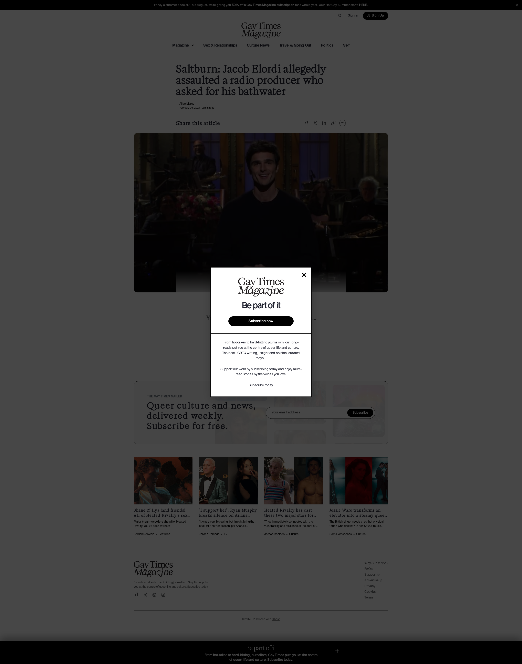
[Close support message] (304, 275)
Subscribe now (261, 321)
